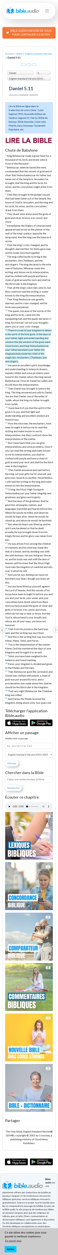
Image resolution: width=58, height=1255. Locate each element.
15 (6, 423)
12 (6, 364)
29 (6, 671)
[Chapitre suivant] (55, 630)
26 (6, 644)
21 (6, 543)
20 (6, 523)
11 (6, 329)
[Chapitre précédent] (2, 630)
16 (6, 442)
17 (6, 469)
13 (6, 388)
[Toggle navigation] (47, 11)
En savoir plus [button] (13, 1240)
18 (6, 488)
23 (6, 585)
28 (6, 663)
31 (6, 698)
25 (6, 636)
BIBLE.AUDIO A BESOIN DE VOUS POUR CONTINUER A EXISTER (31, 32)
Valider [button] (10, 1249)
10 (6, 310)
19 (6, 500)
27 (6, 655)
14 (6, 407)
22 (6, 574)
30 (6, 690)
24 (6, 628)
